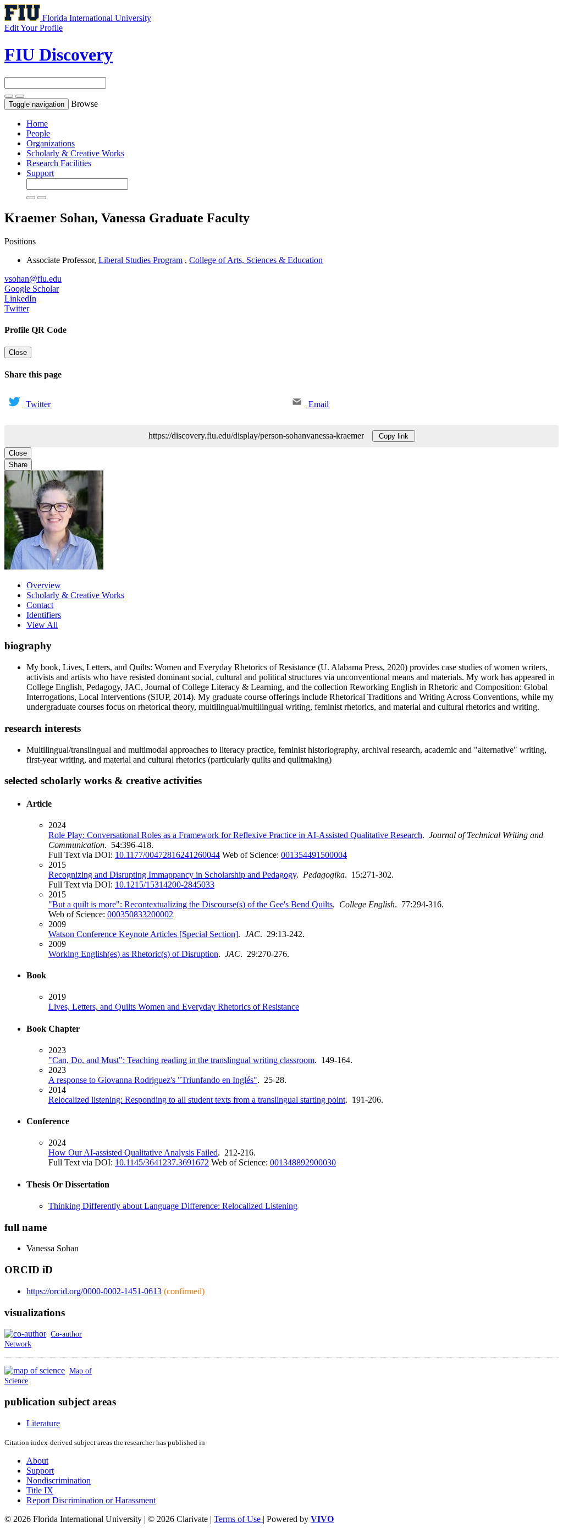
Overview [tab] (43, 585)
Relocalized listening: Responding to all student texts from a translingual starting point (196, 1099)
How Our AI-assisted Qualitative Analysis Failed (133, 1152)
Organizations (50, 143)
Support (40, 173)
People (38, 133)
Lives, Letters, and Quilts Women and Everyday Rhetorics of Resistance (173, 1006)
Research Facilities (58, 163)
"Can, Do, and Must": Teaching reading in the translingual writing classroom (181, 1060)
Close (18, 352)
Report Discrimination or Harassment (91, 1500)
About (37, 1460)
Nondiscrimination (58, 1480)
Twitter (16, 308)
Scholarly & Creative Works (75, 153)
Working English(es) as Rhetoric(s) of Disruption (133, 954)
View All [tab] (42, 624)
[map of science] (34, 1370)
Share (18, 465)
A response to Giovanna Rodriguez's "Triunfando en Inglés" (152, 1080)
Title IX (39, 1490)
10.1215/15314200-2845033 (164, 884)
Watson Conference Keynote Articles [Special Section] (143, 934)
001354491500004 (314, 854)
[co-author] (25, 1333)
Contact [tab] (39, 605)
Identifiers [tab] (43, 615)
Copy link (394, 436)
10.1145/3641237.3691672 (162, 1162)
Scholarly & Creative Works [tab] (75, 595)
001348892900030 (303, 1162)
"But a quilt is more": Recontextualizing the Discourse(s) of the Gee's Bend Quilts (190, 904)
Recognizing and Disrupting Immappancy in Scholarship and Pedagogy (172, 874)
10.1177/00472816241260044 (167, 854)
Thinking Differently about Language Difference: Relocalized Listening (172, 1206)
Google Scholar (31, 288)
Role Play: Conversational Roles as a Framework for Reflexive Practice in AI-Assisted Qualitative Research (235, 835)
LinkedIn (20, 298)
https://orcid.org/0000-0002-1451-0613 (94, 1291)
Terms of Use (238, 1519)
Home (37, 123)
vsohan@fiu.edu (33, 278)
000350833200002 (140, 914)
